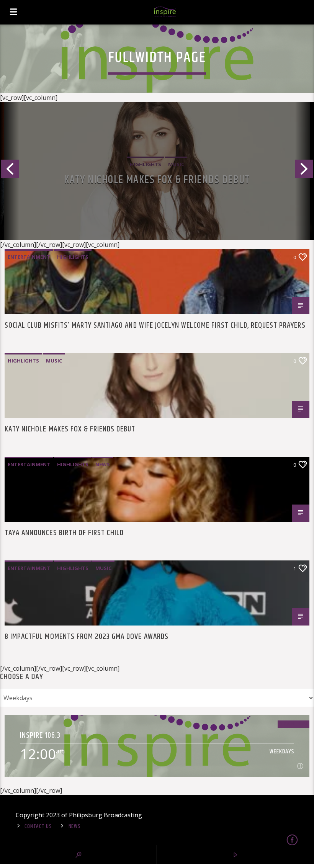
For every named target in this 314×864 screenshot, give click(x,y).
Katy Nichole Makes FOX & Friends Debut (70, 430)
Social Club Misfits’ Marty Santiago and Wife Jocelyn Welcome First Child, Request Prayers (157, 180)
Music (54, 360)
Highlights (72, 256)
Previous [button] (9, 171)
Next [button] (304, 171)
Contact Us (38, 826)
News (102, 464)
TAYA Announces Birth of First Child (64, 534)
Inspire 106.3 (40, 735)
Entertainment (29, 256)
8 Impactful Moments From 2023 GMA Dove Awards (86, 638)
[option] (157, 171)
